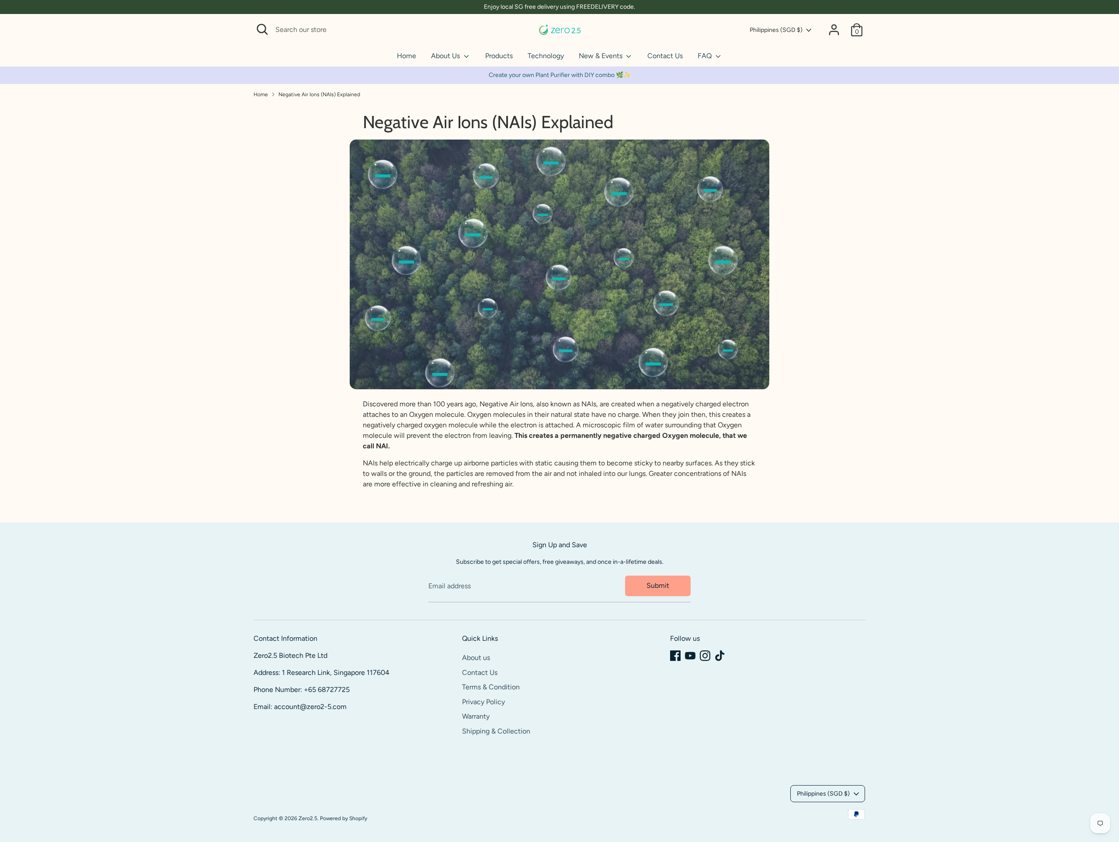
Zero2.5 (308, 818)
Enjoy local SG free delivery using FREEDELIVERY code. (559, 6)
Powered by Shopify (343, 818)
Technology (546, 56)
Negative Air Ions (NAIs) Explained (319, 94)
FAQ (705, 56)
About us (476, 657)
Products (499, 56)
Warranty (476, 716)
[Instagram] (705, 655)
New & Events (601, 56)
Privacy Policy (483, 702)
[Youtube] (690, 655)
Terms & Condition (491, 687)
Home (406, 56)
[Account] (834, 29)
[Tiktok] (720, 655)
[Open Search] (262, 29)
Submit (657, 585)
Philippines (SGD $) (776, 30)
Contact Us (665, 56)
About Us (446, 56)
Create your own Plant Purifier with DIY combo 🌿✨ (560, 75)
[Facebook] (675, 655)
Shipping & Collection (496, 731)
